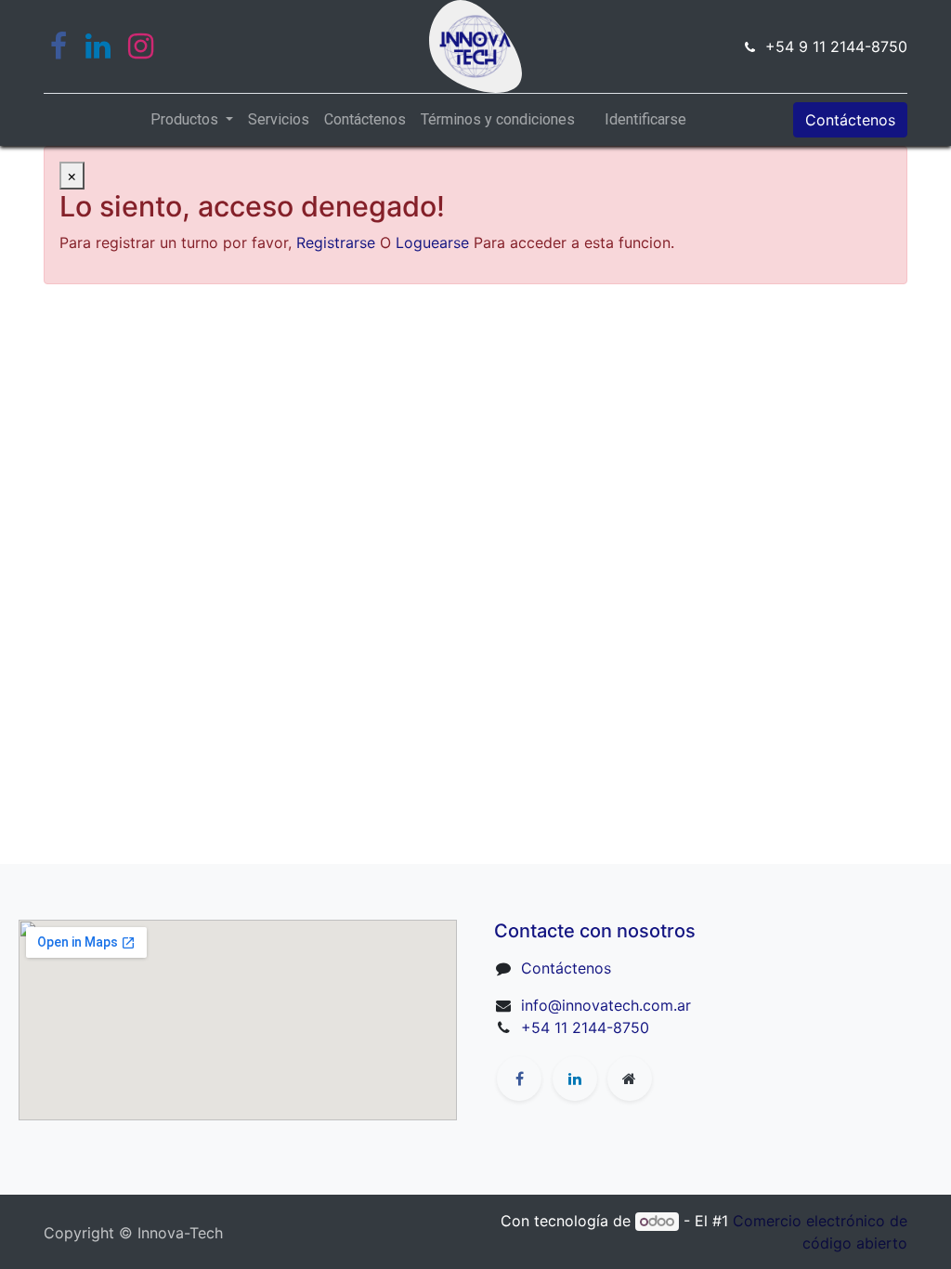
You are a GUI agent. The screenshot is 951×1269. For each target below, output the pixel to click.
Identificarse (645, 119)
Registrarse (335, 242)
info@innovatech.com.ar (606, 1005)
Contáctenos (850, 120)
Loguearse (432, 242)
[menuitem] (279, 119)
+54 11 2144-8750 (585, 1027)
